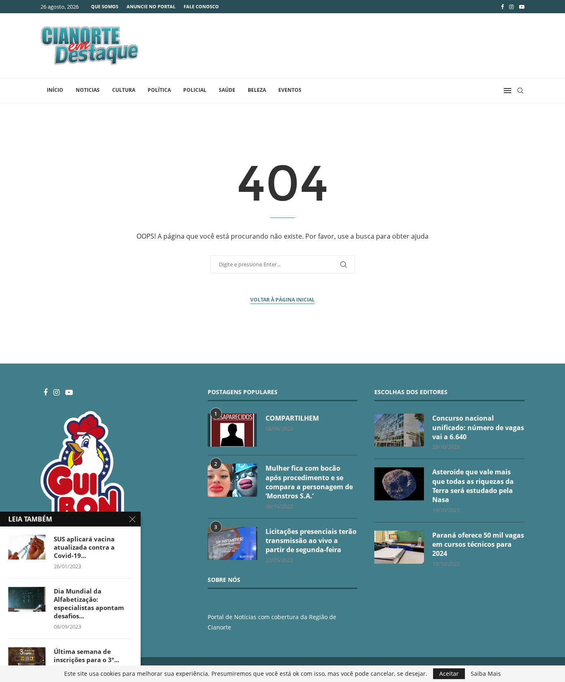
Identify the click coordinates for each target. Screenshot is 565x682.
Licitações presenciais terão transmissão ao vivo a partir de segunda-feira (311, 541)
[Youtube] (521, 6)
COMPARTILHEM (292, 418)
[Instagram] (511, 6)
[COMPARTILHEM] (232, 430)
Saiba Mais (486, 674)
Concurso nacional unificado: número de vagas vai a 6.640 (478, 427)
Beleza (257, 89)
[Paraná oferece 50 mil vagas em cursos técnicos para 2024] (399, 547)
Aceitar (449, 673)
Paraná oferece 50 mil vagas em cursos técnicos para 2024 (478, 544)
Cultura (123, 89)
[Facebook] (502, 6)
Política (159, 89)
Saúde (227, 89)
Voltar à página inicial (282, 299)
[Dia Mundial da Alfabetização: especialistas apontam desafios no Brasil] (26, 599)
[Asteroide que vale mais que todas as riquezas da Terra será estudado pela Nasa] (399, 483)
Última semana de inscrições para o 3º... (86, 655)
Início (55, 89)
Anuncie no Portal (151, 6)
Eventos (290, 89)
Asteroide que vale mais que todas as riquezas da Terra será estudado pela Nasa (473, 485)
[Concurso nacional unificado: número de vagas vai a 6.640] (399, 430)
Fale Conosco (201, 6)
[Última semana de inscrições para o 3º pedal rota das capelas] (26, 659)
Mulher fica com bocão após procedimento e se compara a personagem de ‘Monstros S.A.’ (309, 482)
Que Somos (104, 6)
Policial (194, 89)
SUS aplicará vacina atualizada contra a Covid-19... (84, 547)
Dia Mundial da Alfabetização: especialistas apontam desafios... (89, 603)
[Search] (520, 91)
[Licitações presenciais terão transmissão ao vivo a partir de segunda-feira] (232, 543)
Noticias (88, 89)
